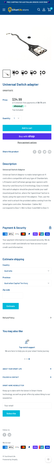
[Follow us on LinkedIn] (9, 435)
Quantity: (7, 118)
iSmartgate (8, 90)
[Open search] (38, 9)
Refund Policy (8, 317)
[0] (49, 9)
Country (6, 265)
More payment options (27, 142)
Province (6, 277)
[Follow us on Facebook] (4, 435)
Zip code (6, 290)
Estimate (11, 306)
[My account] (44, 9)
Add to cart (27, 128)
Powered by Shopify (10, 459)
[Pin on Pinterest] (39, 152)
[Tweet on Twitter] (44, 152)
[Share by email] (49, 152)
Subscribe (11, 413)
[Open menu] (4, 10)
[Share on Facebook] (34, 152)
